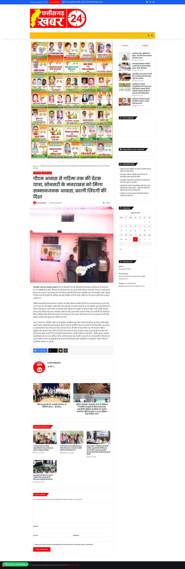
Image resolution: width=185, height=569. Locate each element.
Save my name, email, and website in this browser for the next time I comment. (64, 544)
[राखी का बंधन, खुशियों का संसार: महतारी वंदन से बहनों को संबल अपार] (125, 56)
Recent (125, 45)
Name (36, 526)
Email (35, 535)
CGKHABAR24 (41, 203)
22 (145, 235)
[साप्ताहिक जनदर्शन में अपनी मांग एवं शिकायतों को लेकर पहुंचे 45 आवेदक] (125, 77)
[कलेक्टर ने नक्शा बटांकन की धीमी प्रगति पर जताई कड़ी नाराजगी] (125, 102)
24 (121, 239)
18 (126, 235)
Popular (145, 45)
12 (130, 231)
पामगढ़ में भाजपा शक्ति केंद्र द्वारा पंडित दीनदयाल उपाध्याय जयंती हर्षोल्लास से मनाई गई (71, 448)
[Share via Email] (60, 350)
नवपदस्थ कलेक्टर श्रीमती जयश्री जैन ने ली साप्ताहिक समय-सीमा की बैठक (84, 2)
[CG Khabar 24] (58, 18)
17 (121, 235)
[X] (53, 366)
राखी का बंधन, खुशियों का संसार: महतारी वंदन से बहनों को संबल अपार (141, 55)
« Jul (120, 249)
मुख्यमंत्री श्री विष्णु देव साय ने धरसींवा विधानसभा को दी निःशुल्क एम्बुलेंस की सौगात (43, 477)
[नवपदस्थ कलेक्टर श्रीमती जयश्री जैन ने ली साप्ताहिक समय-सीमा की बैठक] (125, 67)
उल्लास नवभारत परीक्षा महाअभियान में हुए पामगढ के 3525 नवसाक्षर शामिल (43, 448)
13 (135, 231)
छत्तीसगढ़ (43, 166)
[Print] (65, 350)
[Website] (48, 366)
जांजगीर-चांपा (47, 173)
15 (144, 231)
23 (149, 235)
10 (121, 231)
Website (76, 535)
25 (126, 239)
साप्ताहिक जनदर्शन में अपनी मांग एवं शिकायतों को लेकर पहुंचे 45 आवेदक (142, 76)
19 (130, 235)
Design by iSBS (74, 565)
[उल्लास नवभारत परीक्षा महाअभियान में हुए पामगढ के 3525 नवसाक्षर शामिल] (45, 437)
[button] (15, 564)
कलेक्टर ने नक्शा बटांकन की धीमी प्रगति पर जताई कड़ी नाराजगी (141, 101)
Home (36, 166)
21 (140, 235)
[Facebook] (51, 366)
